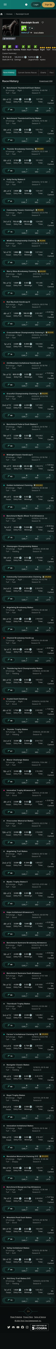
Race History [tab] (9, 72)
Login (36, 4)
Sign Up (48, 4)
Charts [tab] (43, 73)
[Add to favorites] (43, 22)
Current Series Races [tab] (27, 73)
